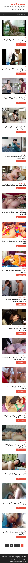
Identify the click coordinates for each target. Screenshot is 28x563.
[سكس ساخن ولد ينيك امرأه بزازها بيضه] (14, 173)
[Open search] (3, 14)
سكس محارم (19, 95)
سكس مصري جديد (23, 500)
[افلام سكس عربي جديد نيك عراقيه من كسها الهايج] (14, 520)
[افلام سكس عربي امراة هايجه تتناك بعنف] (14, 462)
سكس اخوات (24, 95)
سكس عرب (24, 471)
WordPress (21, 561)
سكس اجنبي (24, 154)
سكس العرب (18, 3)
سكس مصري (24, 37)
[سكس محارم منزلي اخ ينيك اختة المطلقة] (14, 375)
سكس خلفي (24, 355)
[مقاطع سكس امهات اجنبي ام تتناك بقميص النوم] (14, 433)
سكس (25, 183)
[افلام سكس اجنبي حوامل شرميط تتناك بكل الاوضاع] (14, 201)
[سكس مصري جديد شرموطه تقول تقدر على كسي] (14, 28)
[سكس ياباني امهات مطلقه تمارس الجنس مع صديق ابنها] (14, 288)
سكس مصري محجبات (15, 500)
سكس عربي (24, 66)
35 (11, 545)
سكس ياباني (24, 297)
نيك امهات (19, 124)
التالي (7, 545)
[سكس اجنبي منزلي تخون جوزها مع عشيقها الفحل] (14, 144)
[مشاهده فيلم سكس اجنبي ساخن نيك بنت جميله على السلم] (14, 404)
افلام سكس (24, 210)
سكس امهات (24, 124)
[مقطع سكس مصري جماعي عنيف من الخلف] (14, 491)
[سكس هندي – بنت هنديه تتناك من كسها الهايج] (14, 230)
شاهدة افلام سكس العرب (21, 44)
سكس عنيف (19, 355)
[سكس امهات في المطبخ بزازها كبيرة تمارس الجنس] (14, 115)
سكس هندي (24, 239)
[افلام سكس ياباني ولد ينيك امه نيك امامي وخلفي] (14, 317)
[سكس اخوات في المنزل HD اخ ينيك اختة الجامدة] (14, 86)
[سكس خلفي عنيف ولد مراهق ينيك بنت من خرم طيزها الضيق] (14, 346)
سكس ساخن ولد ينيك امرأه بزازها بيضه (14, 185)
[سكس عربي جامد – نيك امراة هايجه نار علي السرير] (14, 57)
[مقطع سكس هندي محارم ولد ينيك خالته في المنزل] (14, 259)
